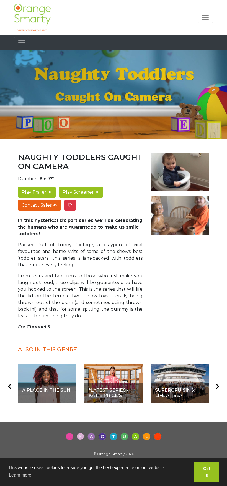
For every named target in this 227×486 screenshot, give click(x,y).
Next (217, 386)
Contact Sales (37, 205)
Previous (9, 386)
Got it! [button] (206, 471)
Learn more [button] (20, 475)
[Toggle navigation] (205, 17)
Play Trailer (35, 192)
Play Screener (79, 192)
